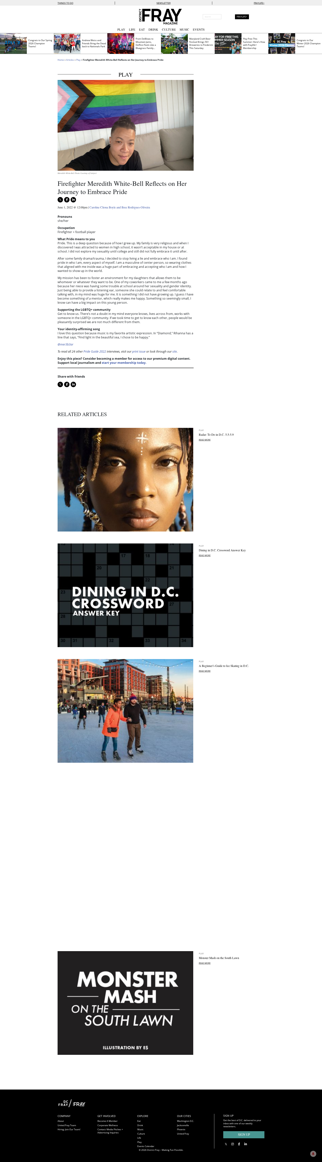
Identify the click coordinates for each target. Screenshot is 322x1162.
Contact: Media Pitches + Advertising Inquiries (110, 1131)
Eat (142, 29)
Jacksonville (183, 1125)
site (174, 351)
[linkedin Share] (73, 199)
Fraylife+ (259, 3)
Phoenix (181, 1129)
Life (132, 29)
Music (184, 29)
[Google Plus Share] (232, 1144)
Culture (169, 29)
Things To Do (65, 3)
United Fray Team (67, 1125)
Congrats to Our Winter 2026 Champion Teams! (309, 43)
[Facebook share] (67, 199)
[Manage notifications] (313, 1154)
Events (199, 29)
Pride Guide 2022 (94, 351)
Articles (70, 59)
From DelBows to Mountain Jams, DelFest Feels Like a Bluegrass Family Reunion (146, 45)
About (61, 1121)
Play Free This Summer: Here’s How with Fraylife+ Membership (254, 43)
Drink (153, 29)
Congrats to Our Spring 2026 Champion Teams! (40, 43)
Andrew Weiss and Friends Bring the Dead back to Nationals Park (94, 43)
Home (61, 59)
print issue (139, 351)
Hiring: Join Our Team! (69, 1129)
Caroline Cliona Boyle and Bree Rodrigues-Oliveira (119, 207)
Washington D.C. (185, 1121)
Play (121, 29)
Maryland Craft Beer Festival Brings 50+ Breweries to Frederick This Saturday (201, 43)
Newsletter (164, 3)
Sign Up (244, 1134)
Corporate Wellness (107, 1125)
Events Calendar (145, 1146)
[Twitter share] (60, 199)
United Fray (183, 1133)
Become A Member (107, 1121)
